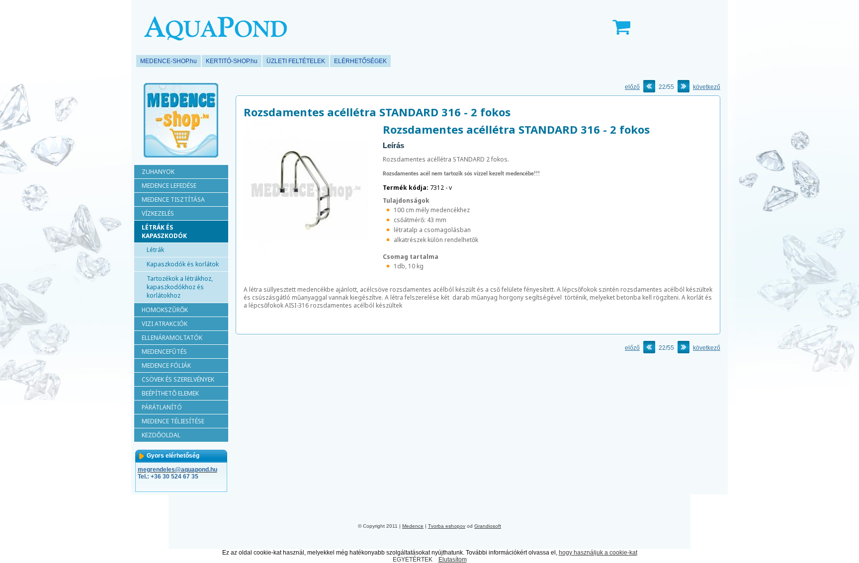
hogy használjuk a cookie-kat (598, 552)
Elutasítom (452, 559)
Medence (413, 526)
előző (632, 86)
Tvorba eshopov (446, 526)
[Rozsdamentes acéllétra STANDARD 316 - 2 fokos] (306, 255)
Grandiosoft (487, 526)
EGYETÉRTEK (412, 559)
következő (706, 86)
